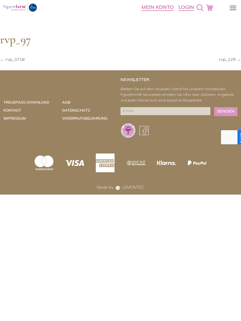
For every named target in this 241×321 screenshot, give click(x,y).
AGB (66, 103)
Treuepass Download (26, 103)
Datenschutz (76, 111)
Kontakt (12, 111)
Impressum (15, 119)
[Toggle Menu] (231, 8)
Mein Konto (157, 7)
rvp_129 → (230, 60)
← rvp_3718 (12, 60)
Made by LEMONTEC (120, 188)
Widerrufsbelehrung (85, 119)
